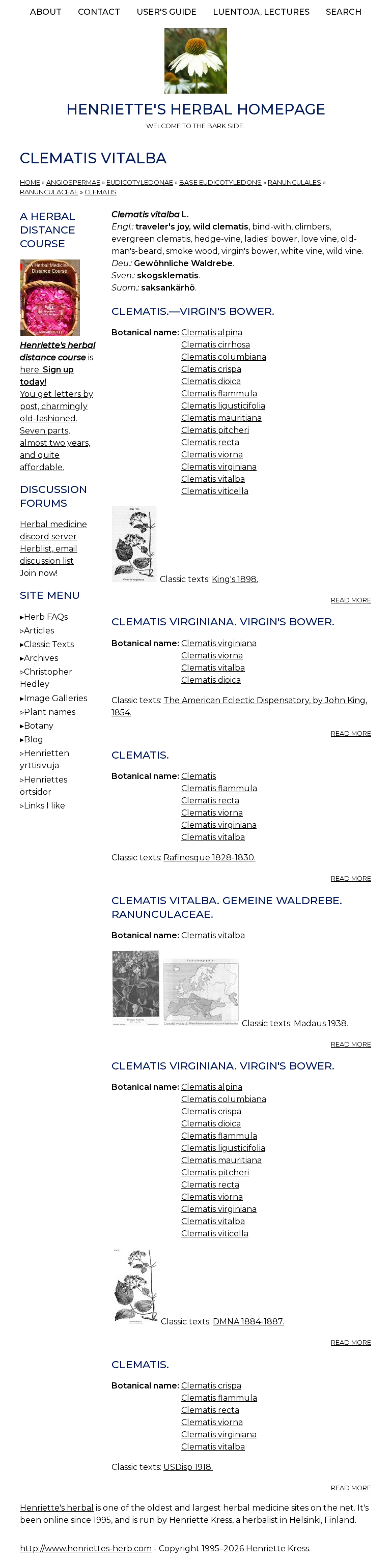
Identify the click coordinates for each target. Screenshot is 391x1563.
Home (30, 182)
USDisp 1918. (188, 1467)
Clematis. (140, 754)
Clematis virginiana (219, 467)
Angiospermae (73, 182)
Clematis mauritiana (221, 418)
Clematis (101, 192)
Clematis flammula (219, 393)
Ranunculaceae (49, 192)
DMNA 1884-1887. (248, 1321)
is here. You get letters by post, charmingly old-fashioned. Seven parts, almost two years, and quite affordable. (57, 406)
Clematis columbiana (223, 357)
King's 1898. (235, 579)
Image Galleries (55, 698)
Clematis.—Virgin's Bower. (192, 311)
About (46, 12)
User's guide (166, 12)
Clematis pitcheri (215, 430)
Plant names (49, 712)
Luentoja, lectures (261, 12)
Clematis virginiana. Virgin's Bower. (222, 621)
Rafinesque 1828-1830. (209, 857)
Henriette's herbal (57, 1508)
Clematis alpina (211, 332)
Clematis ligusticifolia (223, 406)
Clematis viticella (214, 491)
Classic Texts (49, 644)
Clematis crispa (211, 369)
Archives (41, 658)
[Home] (195, 62)
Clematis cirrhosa (215, 345)
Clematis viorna (212, 454)
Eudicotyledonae (139, 182)
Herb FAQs (46, 617)
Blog (33, 739)
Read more (351, 600)
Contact (99, 12)
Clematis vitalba (213, 479)
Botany (38, 726)
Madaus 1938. (321, 1023)
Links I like (44, 806)
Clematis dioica (211, 381)
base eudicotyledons (220, 182)
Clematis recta (210, 442)
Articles (39, 630)
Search (343, 12)
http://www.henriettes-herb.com (86, 1548)
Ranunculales (294, 182)
